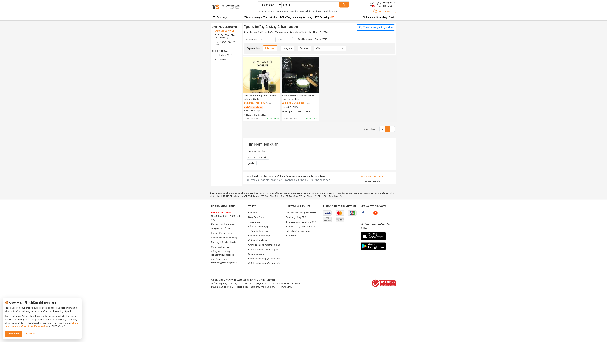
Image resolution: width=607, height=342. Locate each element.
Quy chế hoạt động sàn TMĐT (301, 212)
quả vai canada (266, 11)
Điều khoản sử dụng (258, 226)
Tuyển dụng (254, 222)
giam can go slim (256, 151)
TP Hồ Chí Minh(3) (223, 55)
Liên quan (270, 48)
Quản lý (30, 333)
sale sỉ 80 (305, 11)
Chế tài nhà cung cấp (259, 235)
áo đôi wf (317, 11)
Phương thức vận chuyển (223, 242)
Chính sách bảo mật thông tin (263, 249)
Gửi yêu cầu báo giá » (371, 176)
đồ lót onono (330, 11)
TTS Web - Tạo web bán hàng (301, 226)
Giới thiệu (253, 212)
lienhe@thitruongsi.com (223, 254)
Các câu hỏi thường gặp (223, 224)
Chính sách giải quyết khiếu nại (264, 258)
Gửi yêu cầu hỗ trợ (220, 228)
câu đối (294, 11)
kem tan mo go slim (258, 157)
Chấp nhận (14, 333)
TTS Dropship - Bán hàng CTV (301, 222)
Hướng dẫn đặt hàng (221, 233)
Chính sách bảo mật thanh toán (264, 245)
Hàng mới (287, 48)
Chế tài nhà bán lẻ (257, 240)
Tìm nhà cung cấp (378, 27)
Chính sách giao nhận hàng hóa (264, 263)
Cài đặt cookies (256, 254)
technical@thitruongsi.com (224, 262)
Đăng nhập (389, 2)
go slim (251, 163)
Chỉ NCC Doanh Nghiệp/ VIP (312, 39)
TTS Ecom (291, 235)
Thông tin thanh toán (258, 231)
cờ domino (282, 11)
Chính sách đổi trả (220, 247)
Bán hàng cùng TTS (386, 11)
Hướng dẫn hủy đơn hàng (224, 237)
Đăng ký (387, 6)
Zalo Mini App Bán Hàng (298, 231)
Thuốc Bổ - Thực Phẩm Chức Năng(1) (225, 36)
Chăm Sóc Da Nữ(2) (224, 31)
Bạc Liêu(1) (220, 59)
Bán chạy (304, 48)
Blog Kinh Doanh (256, 217)
